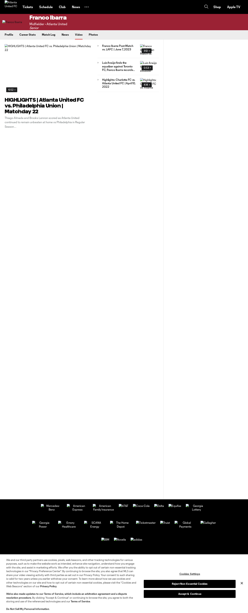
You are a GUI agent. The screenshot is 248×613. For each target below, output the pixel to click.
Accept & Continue (189, 593)
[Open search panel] (206, 7)
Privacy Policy (48, 586)
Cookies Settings (189, 573)
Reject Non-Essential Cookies (190, 583)
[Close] (242, 583)
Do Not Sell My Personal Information (27, 608)
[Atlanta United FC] (11, 7)
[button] (86, 7)
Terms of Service (53, 593)
